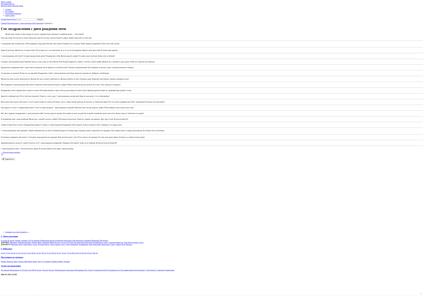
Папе (26, 244)
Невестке (119, 242)
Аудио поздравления (11, 266)
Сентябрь (46, 262)
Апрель (21, 262)
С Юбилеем (6, 249)
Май (25, 262)
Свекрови (112, 242)
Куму (123, 244)
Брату (30, 244)
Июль (35, 262)
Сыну (35, 244)
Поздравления (12, 23)
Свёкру (118, 244)
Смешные (87, 240)
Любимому (74, 244)
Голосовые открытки (13, 13)
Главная (8, 9)
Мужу (21, 244)
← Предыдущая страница (10, 152)
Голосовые (70, 270)
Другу (63, 244)
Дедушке (41, 244)
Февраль (10, 262)
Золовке (135, 242)
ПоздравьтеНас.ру (7, 4)
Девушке (21, 242)
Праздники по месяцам (12, 257)
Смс (29, 240)
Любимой (45, 242)
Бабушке (28, 242)
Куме (130, 242)
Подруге (58, 242)
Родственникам (139, 270)
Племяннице (98, 242)
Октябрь (54, 262)
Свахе (105, 242)
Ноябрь (60, 262)
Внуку (47, 244)
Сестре (64, 242)
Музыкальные (60, 270)
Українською (169, 270)
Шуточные (104, 240)
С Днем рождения (9, 236)
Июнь (30, 262)
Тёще (126, 242)
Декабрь (67, 262)
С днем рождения (25, 23)
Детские (45, 270)
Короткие (40, 23)
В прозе (11, 240)
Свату (113, 244)
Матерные (95, 240)
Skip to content (6, 2)
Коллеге (53, 240)
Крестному (97, 244)
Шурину (129, 244)
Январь (3, 262)
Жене (40, 242)
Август (40, 262)
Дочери (34, 242)
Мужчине (14, 244)
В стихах (4, 240)
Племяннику (84, 244)
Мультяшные (79, 270)
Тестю (52, 244)
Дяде (68, 244)
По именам (35, 240)
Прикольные (44, 240)
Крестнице (89, 242)
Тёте (68, 242)
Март (16, 262)
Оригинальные (77, 240)
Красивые (68, 240)
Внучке (74, 242)
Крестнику (106, 244)
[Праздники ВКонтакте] (17, 294)
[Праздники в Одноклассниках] (51, 294)
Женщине (13, 242)
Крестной (80, 242)
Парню (58, 244)
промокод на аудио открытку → (17, 232)
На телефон (9, 11)
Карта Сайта (10, 15)
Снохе (141, 242)
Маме (52, 242)
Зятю (34, 23)
